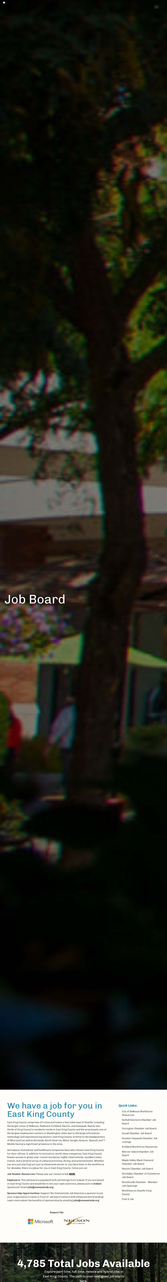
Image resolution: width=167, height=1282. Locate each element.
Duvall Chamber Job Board (137, 1133)
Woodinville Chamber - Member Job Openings (140, 1184)
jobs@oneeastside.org (40, 1187)
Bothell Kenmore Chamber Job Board (139, 1122)
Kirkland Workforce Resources (139, 1146)
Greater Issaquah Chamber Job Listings (139, 1140)
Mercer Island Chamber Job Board (138, 1153)
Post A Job (128, 1199)
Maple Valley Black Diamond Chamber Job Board (137, 1162)
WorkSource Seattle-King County (136, 1192)
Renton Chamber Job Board (137, 1168)
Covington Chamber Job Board (139, 1128)
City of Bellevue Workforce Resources (137, 1113)
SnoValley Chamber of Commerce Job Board (141, 1175)
